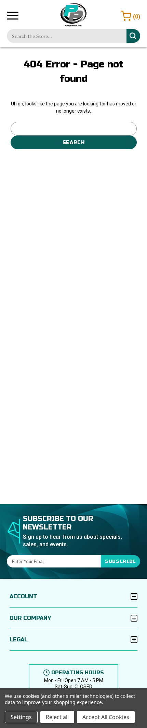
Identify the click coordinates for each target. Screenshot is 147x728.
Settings (21, 717)
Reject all (57, 717)
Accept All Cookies (105, 717)
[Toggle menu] (12, 15)
